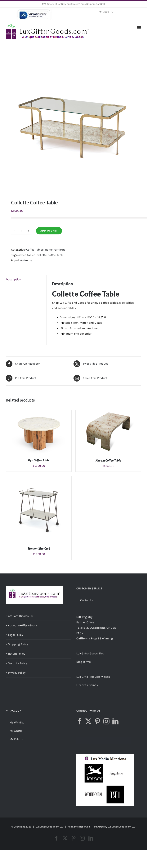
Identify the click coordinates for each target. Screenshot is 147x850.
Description (13, 279)
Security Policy (17, 663)
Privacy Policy (16, 672)
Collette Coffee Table (50, 255)
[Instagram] (106, 721)
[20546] (73, 122)
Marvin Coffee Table (108, 460)
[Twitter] (88, 721)
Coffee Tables (35, 249)
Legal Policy (15, 635)
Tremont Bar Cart (39, 548)
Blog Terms (83, 661)
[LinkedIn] (115, 721)
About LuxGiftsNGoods (23, 625)
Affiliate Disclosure (20, 616)
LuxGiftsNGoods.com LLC (122, 826)
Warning (107, 638)
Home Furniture (55, 249)
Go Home (26, 260)
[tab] (23, 279)
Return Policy (16, 653)
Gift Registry (84, 617)
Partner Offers (85, 622)
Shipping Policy (18, 644)
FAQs (79, 633)
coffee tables (26, 255)
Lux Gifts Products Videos (93, 676)
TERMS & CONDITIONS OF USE (96, 627)
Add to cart (49, 230)
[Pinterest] (97, 721)
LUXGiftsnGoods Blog (90, 653)
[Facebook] (79, 721)
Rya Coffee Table (38, 460)
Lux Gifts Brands (87, 685)
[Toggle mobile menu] (139, 28)
